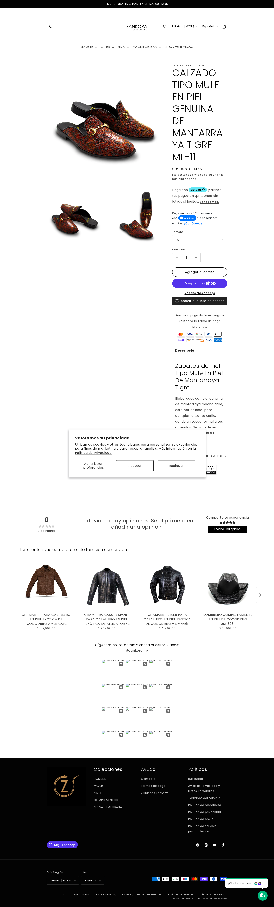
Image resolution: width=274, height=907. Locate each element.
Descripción (186, 350)
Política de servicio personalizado (202, 828)
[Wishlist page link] (165, 27)
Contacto (148, 779)
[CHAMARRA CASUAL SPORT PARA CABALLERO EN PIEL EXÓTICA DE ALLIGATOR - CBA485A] (107, 585)
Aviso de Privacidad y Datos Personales (204, 788)
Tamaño (178, 232)
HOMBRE (100, 779)
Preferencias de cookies (212, 898)
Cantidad (178, 249)
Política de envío (200, 819)
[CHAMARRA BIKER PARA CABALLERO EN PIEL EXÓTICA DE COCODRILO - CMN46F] (167, 585)
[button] (51, 26)
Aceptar (135, 465)
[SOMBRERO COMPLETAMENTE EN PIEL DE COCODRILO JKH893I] (228, 585)
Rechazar (176, 465)
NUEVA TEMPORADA (108, 807)
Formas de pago (153, 786)
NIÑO (97, 793)
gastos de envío (188, 174)
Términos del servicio (204, 798)
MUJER (98, 786)
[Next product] (260, 595)
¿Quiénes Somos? (154, 793)
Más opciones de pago (200, 293)
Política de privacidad (204, 812)
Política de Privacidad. (93, 452)
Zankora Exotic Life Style (89, 894)
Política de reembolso (204, 805)
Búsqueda (195, 779)
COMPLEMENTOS (106, 800)
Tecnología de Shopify (119, 894)
